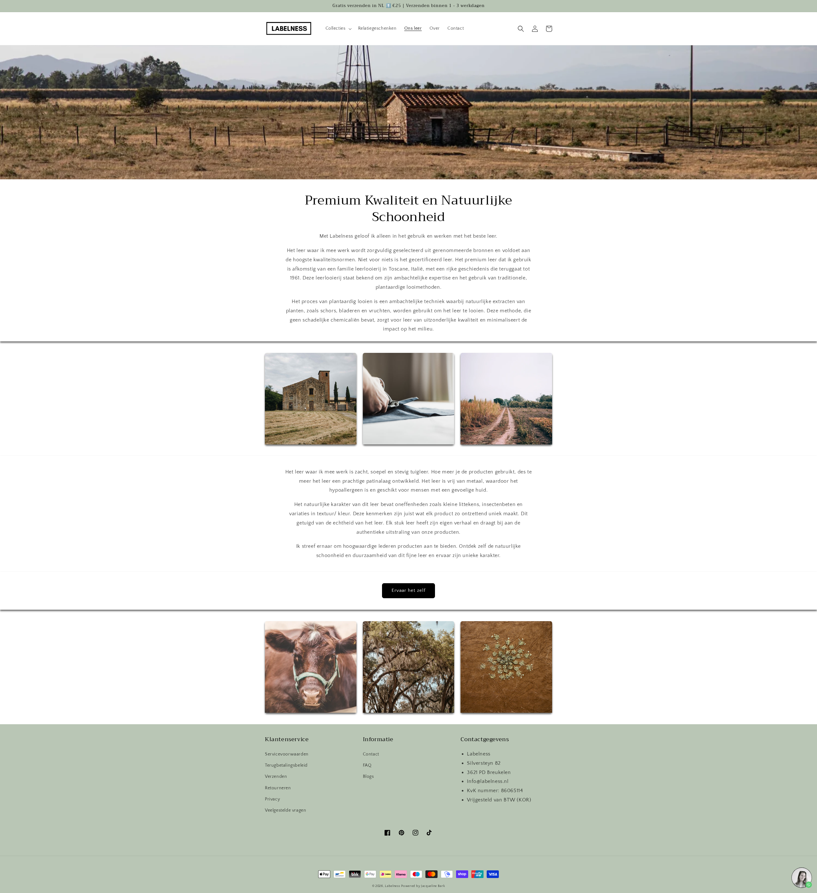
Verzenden (276, 776)
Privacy (272, 799)
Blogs (368, 776)
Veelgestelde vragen (285, 810)
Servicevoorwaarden (287, 754)
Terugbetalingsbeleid (286, 765)
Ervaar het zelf (408, 590)
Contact (371, 754)
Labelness (392, 886)
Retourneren (278, 788)
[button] (338, 28)
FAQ (367, 765)
